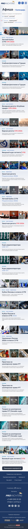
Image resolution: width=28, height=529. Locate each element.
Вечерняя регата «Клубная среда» (13, 107)
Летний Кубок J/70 (8, 41)
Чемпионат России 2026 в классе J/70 (10, 339)
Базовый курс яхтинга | (13, 459)
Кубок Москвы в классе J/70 (14, 292)
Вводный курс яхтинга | (13, 152)
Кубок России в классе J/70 (9, 315)
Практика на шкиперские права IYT (11, 363)
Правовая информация (14, 514)
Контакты (14, 491)
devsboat (18, 525)
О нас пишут (18, 480)
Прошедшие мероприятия (12, 468)
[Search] (22, 3)
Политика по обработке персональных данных (14, 517)
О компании (10, 488)
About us (18, 488)
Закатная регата (10, 175)
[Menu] (26, 3)
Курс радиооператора (11, 246)
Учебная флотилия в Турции (13, 63)
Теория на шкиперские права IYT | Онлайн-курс (12, 410)
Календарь (20, 10)
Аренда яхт (22, 477)
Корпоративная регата (9, 477)
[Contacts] (19, 3)
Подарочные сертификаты (14, 474)
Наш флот (9, 480)
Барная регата (12, 131)
